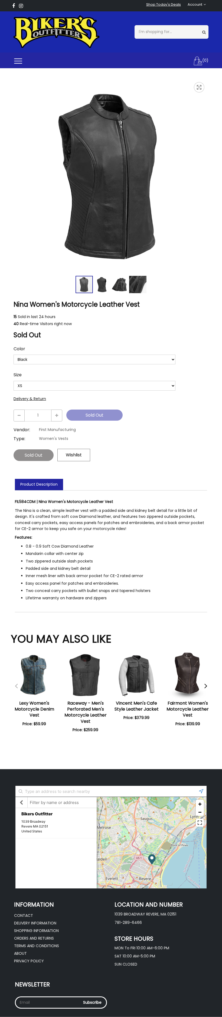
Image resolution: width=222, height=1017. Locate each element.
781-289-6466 (128, 922)
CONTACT (23, 915)
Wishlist (74, 455)
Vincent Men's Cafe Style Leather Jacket (137, 706)
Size (18, 375)
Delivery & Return (30, 398)
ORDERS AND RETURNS (34, 938)
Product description (39, 484)
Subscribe (92, 1002)
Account (195, 4)
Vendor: (22, 430)
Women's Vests (53, 438)
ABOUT (20, 953)
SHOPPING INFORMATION (36, 930)
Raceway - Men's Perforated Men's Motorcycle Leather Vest (85, 712)
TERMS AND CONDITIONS (36, 946)
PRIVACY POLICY (29, 961)
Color (19, 349)
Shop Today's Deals (163, 4)
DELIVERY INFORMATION (35, 923)
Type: (19, 439)
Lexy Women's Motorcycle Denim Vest (34, 709)
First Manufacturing (57, 429)
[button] (102, 284)
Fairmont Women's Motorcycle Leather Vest (187, 709)
